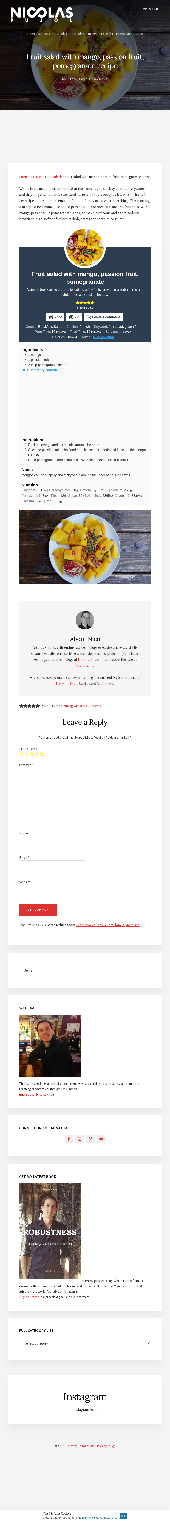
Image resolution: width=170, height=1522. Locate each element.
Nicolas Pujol (103, 337)
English (24, 1297)
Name (24, 833)
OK (123, 1516)
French (34, 1297)
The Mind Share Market (73, 684)
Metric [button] (52, 370)
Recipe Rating (28, 748)
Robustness (105, 684)
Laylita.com (84, 666)
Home (31, 33)
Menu (153, 9)
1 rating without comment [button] (81, 706)
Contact (71, 1446)
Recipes (43, 33)
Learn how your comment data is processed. (108, 925)
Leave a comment (105, 317)
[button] (77, 303)
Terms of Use (86, 1446)
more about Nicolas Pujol (36, 1094)
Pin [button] (77, 317)
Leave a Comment (92, 79)
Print (57, 317)
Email (24, 857)
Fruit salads (58, 33)
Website (24, 882)
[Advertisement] (85, 133)
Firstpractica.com (90, 660)
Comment (26, 765)
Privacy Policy (106, 1446)
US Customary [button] (33, 370)
